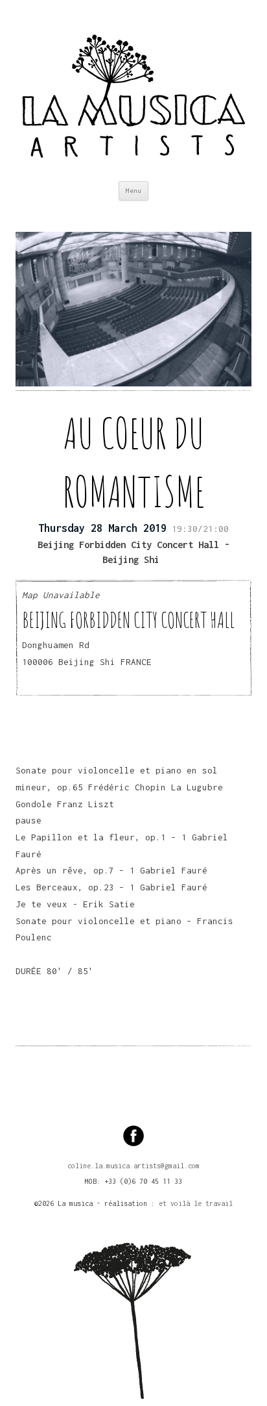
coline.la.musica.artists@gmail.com (133, 1166)
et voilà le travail (196, 1203)
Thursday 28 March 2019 (102, 528)
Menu (133, 190)
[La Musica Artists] (133, 91)
